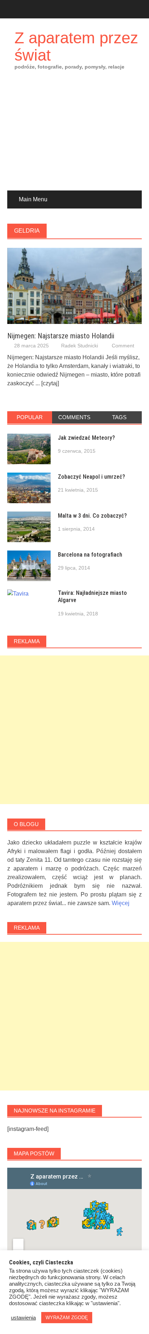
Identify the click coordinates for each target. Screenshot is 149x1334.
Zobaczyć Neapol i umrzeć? (91, 476)
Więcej (120, 903)
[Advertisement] (74, 135)
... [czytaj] (47, 383)
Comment (123, 345)
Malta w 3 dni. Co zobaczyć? (92, 515)
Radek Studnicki (79, 345)
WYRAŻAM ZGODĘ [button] (67, 1317)
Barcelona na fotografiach (90, 554)
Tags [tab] (119, 417)
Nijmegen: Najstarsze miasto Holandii (60, 336)
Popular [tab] (30, 417)
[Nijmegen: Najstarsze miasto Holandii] (74, 285)
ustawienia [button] (23, 1318)
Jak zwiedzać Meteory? (86, 437)
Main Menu (33, 199)
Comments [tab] (74, 417)
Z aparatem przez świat (76, 46)
